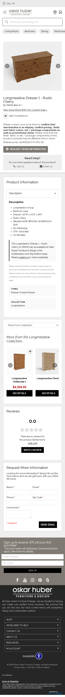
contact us (23, 257)
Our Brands (7, 675)
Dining (44, 31)
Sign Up (32, 570)
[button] (4, 12)
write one (32, 443)
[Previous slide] (10, 365)
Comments (13, 507)
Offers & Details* (43, 667)
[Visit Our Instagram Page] (33, 580)
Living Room (11, 31)
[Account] (60, 12)
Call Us (20, 166)
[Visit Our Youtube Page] (25, 580)
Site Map (31, 667)
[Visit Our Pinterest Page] (40, 580)
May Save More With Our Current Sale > (25, 110)
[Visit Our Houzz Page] (47, 580)
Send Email (48, 524)
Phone (10, 497)
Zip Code (37, 497)
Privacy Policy (19, 667)
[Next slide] (55, 365)
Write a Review (33, 450)
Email (36, 487)
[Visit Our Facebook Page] (17, 580)
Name (10, 487)
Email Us (47, 166)
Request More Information (28, 149)
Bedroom (30, 31)
